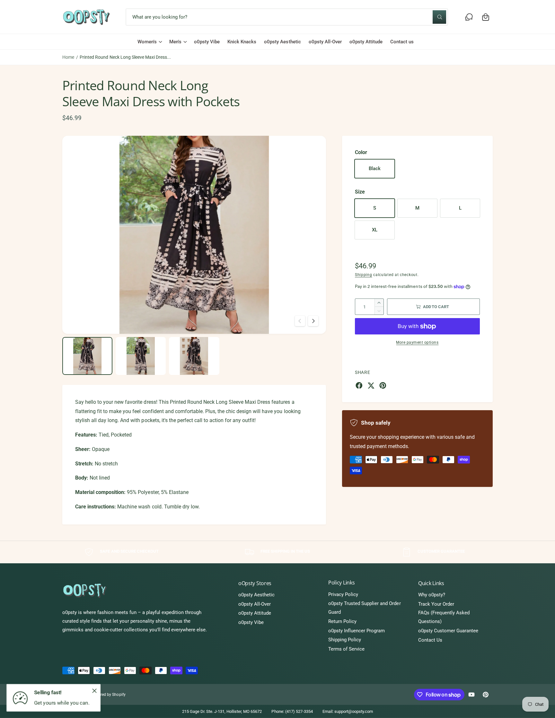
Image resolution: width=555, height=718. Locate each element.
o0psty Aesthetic (256, 595)
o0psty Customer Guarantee (448, 631)
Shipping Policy (344, 640)
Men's (175, 42)
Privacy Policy (343, 594)
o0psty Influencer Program (356, 631)
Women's (147, 42)
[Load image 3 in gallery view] (194, 356)
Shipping (363, 274)
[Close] (94, 690)
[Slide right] (313, 321)
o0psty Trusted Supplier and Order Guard (364, 608)
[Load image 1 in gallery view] (87, 356)
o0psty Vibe (251, 622)
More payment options (417, 342)
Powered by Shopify (108, 694)
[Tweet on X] (371, 385)
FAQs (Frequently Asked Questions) (444, 617)
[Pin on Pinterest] (383, 385)
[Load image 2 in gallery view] (141, 356)
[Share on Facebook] (359, 385)
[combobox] (286, 17)
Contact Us (430, 640)
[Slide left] (300, 321)
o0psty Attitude (254, 613)
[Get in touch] (469, 17)
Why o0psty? (431, 595)
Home (68, 57)
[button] (485, 17)
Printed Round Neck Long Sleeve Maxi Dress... (125, 57)
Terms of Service (346, 649)
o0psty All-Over (254, 604)
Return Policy (342, 621)
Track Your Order (436, 604)
